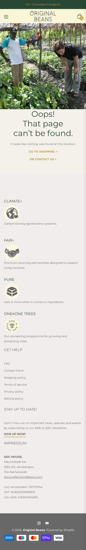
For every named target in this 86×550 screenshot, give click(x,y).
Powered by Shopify (60, 530)
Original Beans (34, 530)
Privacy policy (14, 391)
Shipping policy (15, 377)
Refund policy (13, 398)
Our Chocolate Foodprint (43, 4)
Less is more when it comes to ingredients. (34, 302)
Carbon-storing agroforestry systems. (30, 223)
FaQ (7, 363)
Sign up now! (15, 434)
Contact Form (14, 370)
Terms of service (15, 384)
